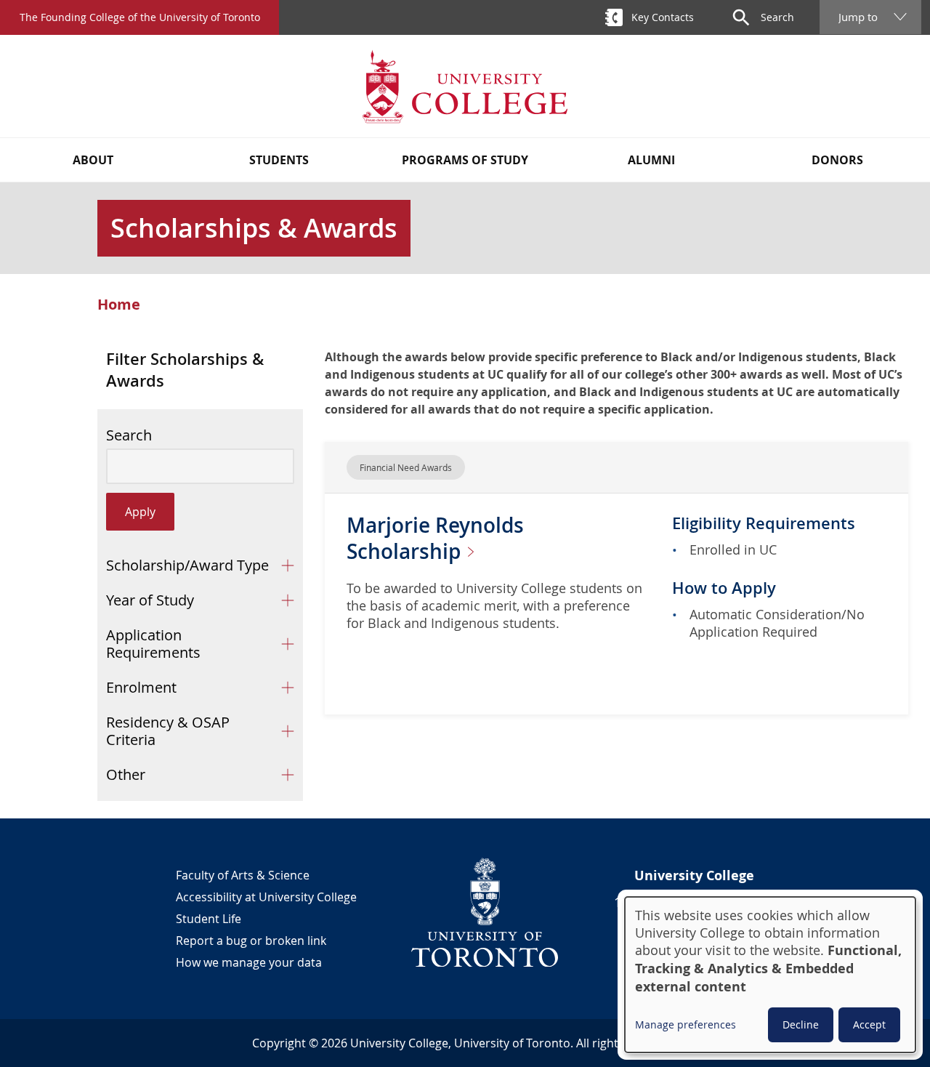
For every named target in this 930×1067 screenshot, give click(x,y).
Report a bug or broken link (251, 941)
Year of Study (150, 600)
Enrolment (141, 687)
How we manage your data (249, 962)
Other (125, 774)
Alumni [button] (651, 160)
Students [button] (279, 160)
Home (118, 304)
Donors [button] (837, 160)
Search (129, 435)
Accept (869, 1024)
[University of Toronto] (485, 912)
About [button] (93, 160)
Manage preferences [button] (685, 1024)
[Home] (465, 86)
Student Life (208, 919)
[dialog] (770, 974)
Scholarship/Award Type (187, 565)
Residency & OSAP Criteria (168, 730)
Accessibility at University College (266, 897)
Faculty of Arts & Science (243, 875)
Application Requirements (153, 643)
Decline (801, 1024)
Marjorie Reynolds (435, 538)
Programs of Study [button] (465, 160)
